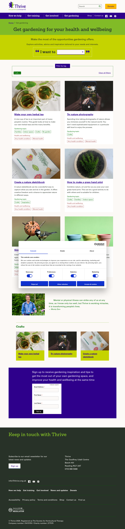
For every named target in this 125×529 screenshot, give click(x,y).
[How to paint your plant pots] (89, 231)
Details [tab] (62, 251)
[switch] (51, 275)
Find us (81, 500)
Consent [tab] (33, 251)
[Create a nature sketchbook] (36, 163)
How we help (15, 490)
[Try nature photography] (89, 95)
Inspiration (26, 202)
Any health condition (22, 139)
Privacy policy (28, 500)
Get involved (42, 490)
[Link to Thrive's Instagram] (115, 16)
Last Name (38, 403)
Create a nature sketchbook (29, 182)
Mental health (38, 139)
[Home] (17, 6)
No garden (46, 132)
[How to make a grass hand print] (89, 163)
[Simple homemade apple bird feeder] (36, 231)
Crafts (38, 132)
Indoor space (28, 132)
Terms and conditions (47, 500)
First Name (38, 395)
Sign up (14, 466)
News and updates (59, 490)
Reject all (34, 284)
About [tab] (92, 251)
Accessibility (14, 500)
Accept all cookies (90, 284)
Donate (111, 6)
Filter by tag (61, 66)
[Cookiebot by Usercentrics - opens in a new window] (95, 244)
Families (18, 132)
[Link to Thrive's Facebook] (106, 16)
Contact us (98, 15)
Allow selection (62, 284)
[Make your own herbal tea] (36, 95)
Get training (28, 490)
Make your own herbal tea (29, 114)
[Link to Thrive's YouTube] (111, 16)
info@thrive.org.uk (17, 481)
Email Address (39, 387)
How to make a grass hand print (85, 182)
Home (11, 23)
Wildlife (18, 267)
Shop (89, 15)
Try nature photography (80, 114)
